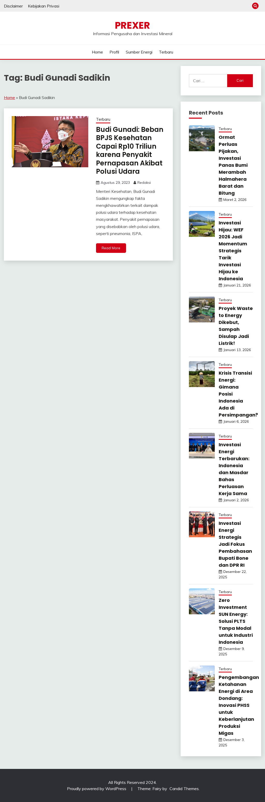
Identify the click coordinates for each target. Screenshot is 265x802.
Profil (114, 52)
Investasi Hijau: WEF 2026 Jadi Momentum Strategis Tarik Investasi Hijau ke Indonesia (233, 251)
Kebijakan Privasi (43, 6)
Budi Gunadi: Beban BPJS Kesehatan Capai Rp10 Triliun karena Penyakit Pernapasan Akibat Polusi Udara (129, 150)
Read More (111, 248)
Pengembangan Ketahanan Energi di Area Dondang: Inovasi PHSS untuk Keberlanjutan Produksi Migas (239, 705)
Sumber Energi (139, 52)
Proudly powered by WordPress (97, 788)
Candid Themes (184, 788)
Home (97, 52)
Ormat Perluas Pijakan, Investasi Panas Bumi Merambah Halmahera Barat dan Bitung (233, 165)
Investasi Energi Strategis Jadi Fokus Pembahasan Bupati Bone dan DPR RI (235, 544)
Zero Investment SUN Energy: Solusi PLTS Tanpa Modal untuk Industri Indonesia (236, 621)
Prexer (132, 25)
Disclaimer (13, 6)
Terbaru (166, 52)
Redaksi (144, 182)
